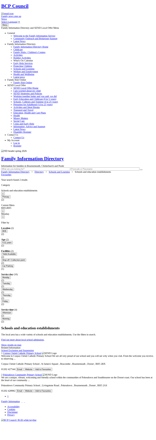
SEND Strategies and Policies (27, 93)
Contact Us (15, 136)
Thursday (6, 295)
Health (16, 115)
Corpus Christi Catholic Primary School (22, 353)
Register (17, 145)
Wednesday (7, 289)
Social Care (19, 121)
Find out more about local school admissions (22, 339)
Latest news (19, 77)
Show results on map (11, 345)
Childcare (18, 49)
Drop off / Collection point (13, 260)
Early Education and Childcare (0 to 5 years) (34, 99)
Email (19, 369)
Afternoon (6, 313)
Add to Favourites (43, 369)
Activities (18, 55)
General (32, 37)
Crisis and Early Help (23, 123)
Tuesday (6, 283)
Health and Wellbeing (23, 74)
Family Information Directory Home (30, 47)
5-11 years (7, 242)
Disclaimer (12, 412)
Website (28, 369)
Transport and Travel (23, 110)
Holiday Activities (22, 58)
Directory (39, 172)
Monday (5, 277)
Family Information (10, 401)
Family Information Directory (27, 60)
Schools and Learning (23, 69)
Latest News (19, 41)
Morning (5, 319)
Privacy (11, 415)
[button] (78, 180)
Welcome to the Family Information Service (34, 36)
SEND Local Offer (32, 108)
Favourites (6, 174)
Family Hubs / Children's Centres (29, 52)
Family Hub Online (19, 81)
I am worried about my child (27, 90)
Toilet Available (9, 254)
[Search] (141, 169)
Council (14, 6)
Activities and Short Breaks (26, 107)
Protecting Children (22, 66)
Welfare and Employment (25, 71)
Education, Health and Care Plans (29, 112)
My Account (14, 143)
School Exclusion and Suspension (17, 350)
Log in (16, 143)
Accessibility (13, 406)
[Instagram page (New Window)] (24, 401)
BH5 (4, 231)
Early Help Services (23, 63)
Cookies (11, 409)
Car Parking (7, 266)
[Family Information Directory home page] (18, 420)
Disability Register (22, 132)
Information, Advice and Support (29, 126)
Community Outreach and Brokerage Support (35, 38)
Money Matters (20, 118)
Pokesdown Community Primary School (22, 374)
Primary (5, 197)
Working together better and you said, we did (35, 96)
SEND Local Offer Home (25, 88)
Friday (5, 301)
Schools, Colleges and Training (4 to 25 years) (35, 101)
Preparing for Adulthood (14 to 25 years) (33, 104)
